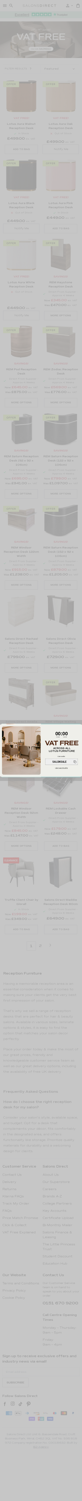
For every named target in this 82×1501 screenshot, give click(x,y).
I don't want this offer (61, 768)
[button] (61, 762)
